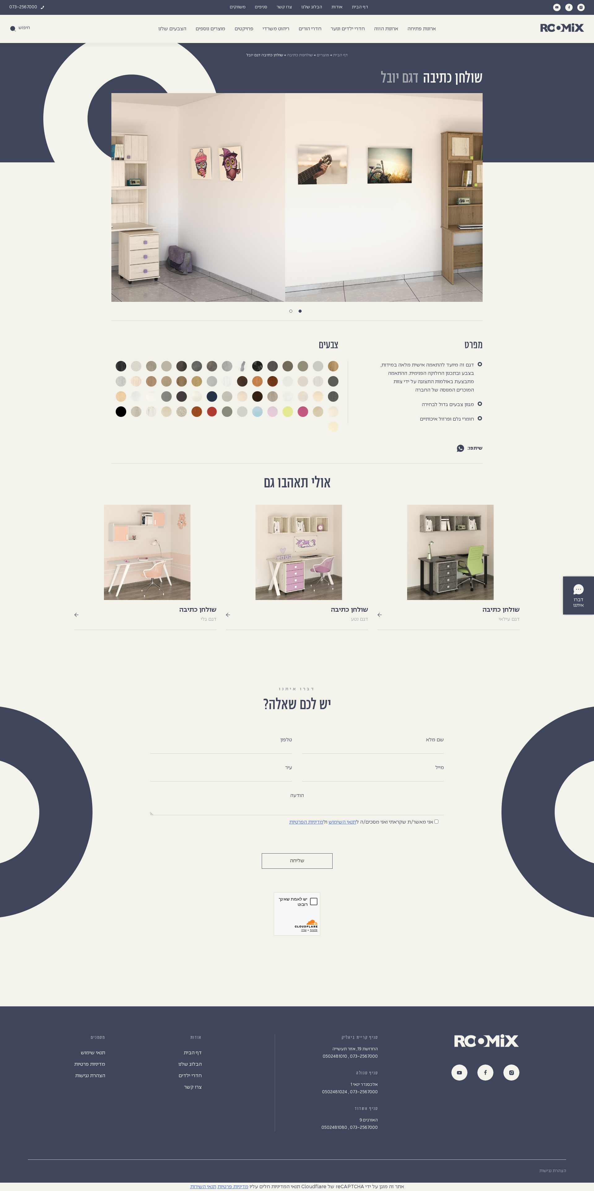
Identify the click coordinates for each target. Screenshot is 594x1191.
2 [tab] (292, 313)
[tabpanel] (297, 197)
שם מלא (435, 740)
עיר (288, 767)
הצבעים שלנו (172, 29)
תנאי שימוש (93, 1053)
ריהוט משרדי (276, 29)
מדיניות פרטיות (89, 1064)
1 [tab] (302, 313)
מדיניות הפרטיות (306, 822)
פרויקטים (244, 29)
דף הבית (360, 7)
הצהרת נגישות (90, 1075)
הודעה (297, 795)
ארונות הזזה (386, 29)
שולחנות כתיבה (300, 55)
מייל (439, 767)
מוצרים (323, 55)
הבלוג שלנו (311, 7)
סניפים (261, 7)
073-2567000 (23, 7)
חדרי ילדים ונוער (348, 29)
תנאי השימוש (342, 822)
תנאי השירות (203, 1187)
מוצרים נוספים (210, 29)
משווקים (238, 7)
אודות (336, 7)
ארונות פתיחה (421, 29)
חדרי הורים (310, 29)
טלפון (286, 740)
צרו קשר (284, 7)
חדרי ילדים (190, 1075)
